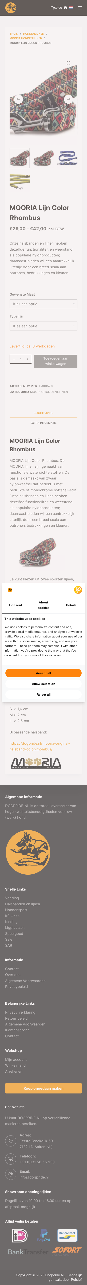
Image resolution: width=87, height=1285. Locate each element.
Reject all (44, 694)
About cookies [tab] (43, 605)
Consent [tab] (15, 605)
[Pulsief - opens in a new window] (78, 589)
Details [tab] (71, 605)
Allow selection (43, 684)
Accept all (43, 673)
